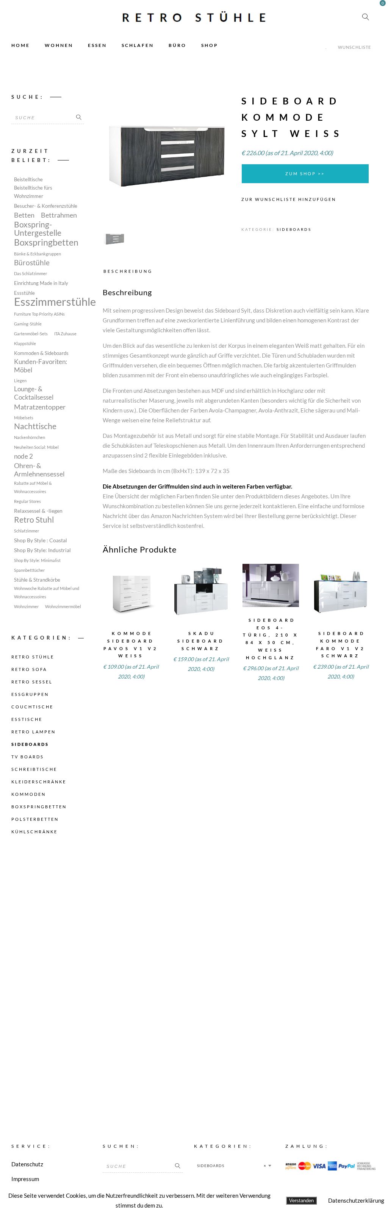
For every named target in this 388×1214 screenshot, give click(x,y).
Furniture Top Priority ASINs (39, 313)
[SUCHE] (79, 117)
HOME (20, 45)
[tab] (129, 271)
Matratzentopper (40, 407)
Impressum (25, 1178)
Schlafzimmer (26, 530)
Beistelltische (28, 179)
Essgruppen (30, 694)
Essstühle (24, 293)
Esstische (26, 719)
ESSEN (97, 45)
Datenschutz (27, 1164)
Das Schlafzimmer (30, 273)
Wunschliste (354, 47)
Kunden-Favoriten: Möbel (40, 366)
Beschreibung (128, 271)
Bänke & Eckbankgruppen (37, 253)
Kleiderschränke (38, 781)
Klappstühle (25, 343)
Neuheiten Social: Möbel (36, 447)
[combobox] (234, 1165)
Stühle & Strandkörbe (37, 580)
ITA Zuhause (65, 333)
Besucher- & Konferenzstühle (45, 206)
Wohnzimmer (26, 606)
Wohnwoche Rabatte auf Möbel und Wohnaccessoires (46, 592)
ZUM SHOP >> (305, 173)
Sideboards (294, 229)
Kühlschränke (34, 831)
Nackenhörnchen (29, 437)
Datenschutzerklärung (356, 1200)
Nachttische (35, 426)
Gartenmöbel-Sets (31, 333)
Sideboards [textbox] (231, 1165)
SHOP (209, 45)
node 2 (23, 456)
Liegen (20, 380)
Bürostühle (32, 262)
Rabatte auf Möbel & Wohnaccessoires (33, 487)
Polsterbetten (35, 819)
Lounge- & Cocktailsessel (33, 393)
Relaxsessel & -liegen (38, 510)
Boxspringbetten (46, 242)
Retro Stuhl (34, 519)
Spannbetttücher (29, 570)
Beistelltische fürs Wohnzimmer (33, 192)
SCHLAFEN (138, 45)
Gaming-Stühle (28, 323)
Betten (24, 215)
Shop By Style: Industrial (42, 550)
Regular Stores (27, 501)
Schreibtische (34, 769)
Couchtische (32, 706)
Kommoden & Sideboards (41, 353)
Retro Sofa (29, 669)
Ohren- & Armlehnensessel (39, 469)
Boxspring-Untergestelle (37, 228)
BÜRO (177, 45)
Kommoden (28, 794)
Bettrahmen (59, 215)
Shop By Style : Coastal (40, 540)
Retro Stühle (32, 656)
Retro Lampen (33, 731)
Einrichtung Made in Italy (41, 283)
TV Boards (27, 756)
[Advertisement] (47, 975)
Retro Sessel (32, 681)
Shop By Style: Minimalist (37, 560)
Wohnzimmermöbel (63, 606)
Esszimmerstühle (55, 301)
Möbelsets (23, 417)
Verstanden (301, 1200)
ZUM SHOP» (131, 601)
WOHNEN (59, 45)
